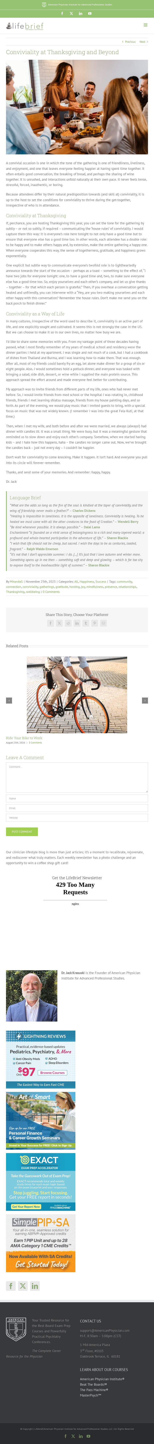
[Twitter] (23, 1286)
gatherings (47, 587)
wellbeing (33, 592)
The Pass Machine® (94, 1390)
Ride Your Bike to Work (24, 738)
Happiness (87, 581)
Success (100, 581)
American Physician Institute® (102, 1379)
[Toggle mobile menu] (146, 25)
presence (111, 587)
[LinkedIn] (35, 1286)
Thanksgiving (15, 592)
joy (83, 587)
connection (13, 587)
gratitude (62, 587)
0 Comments (51, 592)
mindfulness (94, 587)
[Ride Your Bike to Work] (77, 658)
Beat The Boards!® (93, 1384)
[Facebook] (11, 1286)
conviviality (30, 587)
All (76, 581)
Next (142, 42)
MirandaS (16, 581)
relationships (127, 587)
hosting (74, 587)
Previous (130, 42)
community (124, 581)
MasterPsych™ (90, 1395)
